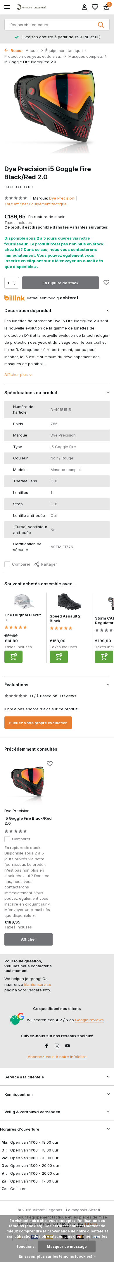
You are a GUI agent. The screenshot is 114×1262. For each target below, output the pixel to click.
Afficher (28, 939)
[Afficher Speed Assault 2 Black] (69, 603)
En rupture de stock (60, 282)
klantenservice (37, 984)
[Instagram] (57, 1046)
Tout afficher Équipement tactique (35, 204)
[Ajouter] (13, 657)
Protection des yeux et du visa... (33, 56)
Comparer (21, 564)
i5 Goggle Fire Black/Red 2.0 (28, 820)
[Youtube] (67, 1046)
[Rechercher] (101, 25)
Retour (16, 50)
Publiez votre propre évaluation (38, 722)
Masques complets (85, 56)
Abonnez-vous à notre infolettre (57, 1056)
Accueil (32, 50)
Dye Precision (61, 198)
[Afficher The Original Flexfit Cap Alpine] (24, 603)
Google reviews (89, 1019)
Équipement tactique (64, 50)
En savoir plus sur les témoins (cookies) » (57, 1256)
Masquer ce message (67, 1246)
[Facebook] (46, 1046)
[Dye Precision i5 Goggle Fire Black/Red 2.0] (28, 783)
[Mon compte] (84, 7)
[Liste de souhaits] (95, 7)
